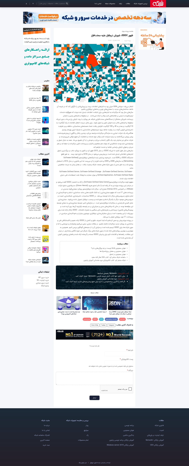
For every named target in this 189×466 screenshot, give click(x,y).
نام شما (130, 350)
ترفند (120, 3)
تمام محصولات (83, 440)
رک (87, 435)
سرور (83, 463)
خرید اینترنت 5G (43, 280)
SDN (101, 319)
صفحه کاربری (45, 440)
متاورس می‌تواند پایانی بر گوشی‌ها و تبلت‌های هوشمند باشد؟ (33, 88)
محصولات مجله (110, 3)
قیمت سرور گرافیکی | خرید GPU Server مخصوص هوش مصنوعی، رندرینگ (33, 173)
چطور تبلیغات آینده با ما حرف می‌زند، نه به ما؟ (34, 229)
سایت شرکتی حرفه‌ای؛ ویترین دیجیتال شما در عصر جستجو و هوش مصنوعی (34, 184)
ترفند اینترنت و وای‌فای (155, 435)
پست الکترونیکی (126, 359)
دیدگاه (130, 370)
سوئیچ (86, 430)
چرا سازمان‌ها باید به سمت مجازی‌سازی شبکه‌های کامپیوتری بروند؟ (69, 313)
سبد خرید (46, 445)
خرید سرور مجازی (42, 283)
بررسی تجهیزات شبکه (140, 3)
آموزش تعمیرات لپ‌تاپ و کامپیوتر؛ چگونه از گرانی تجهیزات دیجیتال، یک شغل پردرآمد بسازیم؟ (34, 207)
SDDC (95, 319)
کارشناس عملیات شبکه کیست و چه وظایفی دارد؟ (33, 261)
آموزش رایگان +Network (155, 440)
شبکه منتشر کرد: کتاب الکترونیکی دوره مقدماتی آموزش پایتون (105, 260)
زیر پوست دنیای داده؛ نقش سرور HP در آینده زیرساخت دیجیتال (34, 239)
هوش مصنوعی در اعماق (118, 254)
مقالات (128, 3)
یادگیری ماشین (128, 435)
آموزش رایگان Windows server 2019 (120, 445)
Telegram (111, 325)
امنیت (161, 430)
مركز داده (122, 319)
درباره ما (47, 425)
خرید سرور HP (43, 277)
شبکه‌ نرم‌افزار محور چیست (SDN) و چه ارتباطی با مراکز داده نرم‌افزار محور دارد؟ (120, 313)
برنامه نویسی (129, 425)
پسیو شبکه (45, 285)
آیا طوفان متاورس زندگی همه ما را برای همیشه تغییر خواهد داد (34, 110)
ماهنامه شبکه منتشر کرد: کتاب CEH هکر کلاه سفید (109, 257)
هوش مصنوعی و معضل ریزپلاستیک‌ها (113, 251)
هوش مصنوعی (128, 430)
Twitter (103, 325)
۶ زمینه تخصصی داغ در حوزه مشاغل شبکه (95, 312)
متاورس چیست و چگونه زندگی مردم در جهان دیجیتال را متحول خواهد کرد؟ (33, 142)
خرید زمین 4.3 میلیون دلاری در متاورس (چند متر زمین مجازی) (33, 131)
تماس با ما (98, 3)
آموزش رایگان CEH (157, 445)
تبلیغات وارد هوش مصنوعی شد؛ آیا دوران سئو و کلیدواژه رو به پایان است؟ (33, 162)
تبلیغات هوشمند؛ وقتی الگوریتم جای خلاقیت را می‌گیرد (34, 250)
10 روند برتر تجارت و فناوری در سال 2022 (35, 99)
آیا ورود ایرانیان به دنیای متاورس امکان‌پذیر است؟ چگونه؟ (33, 120)
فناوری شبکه (159, 425)
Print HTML (94, 325)
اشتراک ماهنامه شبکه (42, 435)
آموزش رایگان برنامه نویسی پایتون (121, 440)
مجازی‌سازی (87, 319)
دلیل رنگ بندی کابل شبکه (33, 218)
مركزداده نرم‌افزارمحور (111, 319)
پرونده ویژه (127, 40)
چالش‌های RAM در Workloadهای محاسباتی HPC (33, 196)
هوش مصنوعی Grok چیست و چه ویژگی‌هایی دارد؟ (108, 248)
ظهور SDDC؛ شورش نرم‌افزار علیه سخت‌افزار (112, 35)
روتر (87, 425)
